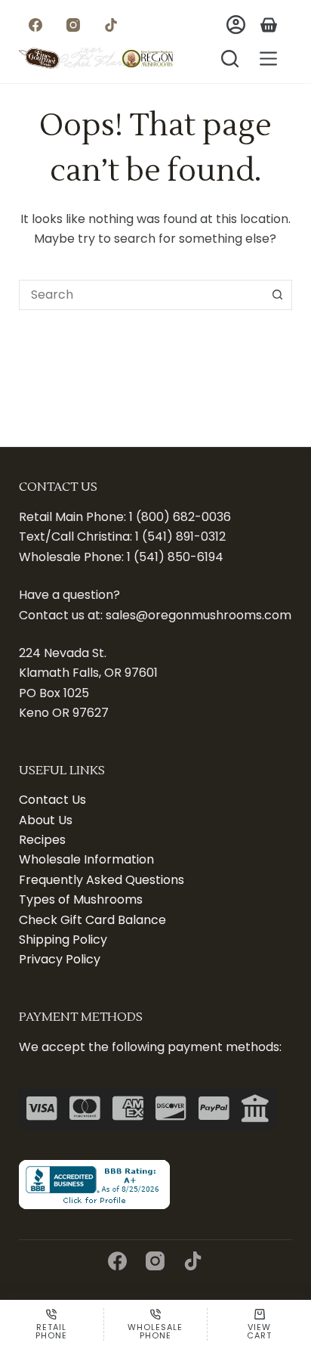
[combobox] (141, 295)
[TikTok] (111, 25)
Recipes (42, 839)
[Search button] (277, 295)
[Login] (235, 24)
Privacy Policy (59, 959)
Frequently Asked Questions (101, 879)
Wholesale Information (86, 859)
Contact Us (52, 799)
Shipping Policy (63, 939)
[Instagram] (74, 25)
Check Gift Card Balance (92, 920)
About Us (45, 820)
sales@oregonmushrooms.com (198, 615)
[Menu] (268, 58)
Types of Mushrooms (81, 899)
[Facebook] (36, 25)
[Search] (230, 58)
